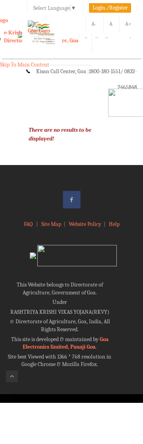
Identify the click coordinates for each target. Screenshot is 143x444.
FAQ (29, 224)
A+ (128, 24)
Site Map (51, 224)
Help (114, 224)
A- (94, 24)
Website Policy (85, 224)
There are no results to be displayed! (60, 134)
